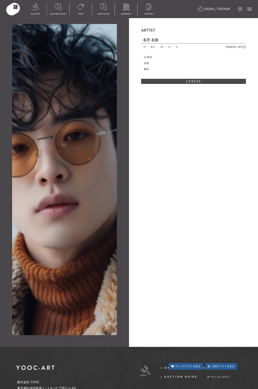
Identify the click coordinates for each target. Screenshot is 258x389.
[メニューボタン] (247, 9)
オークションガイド (197, 377)
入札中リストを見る (223, 366)
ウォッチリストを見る (187, 366)
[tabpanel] (64, 179)
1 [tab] (64, 338)
